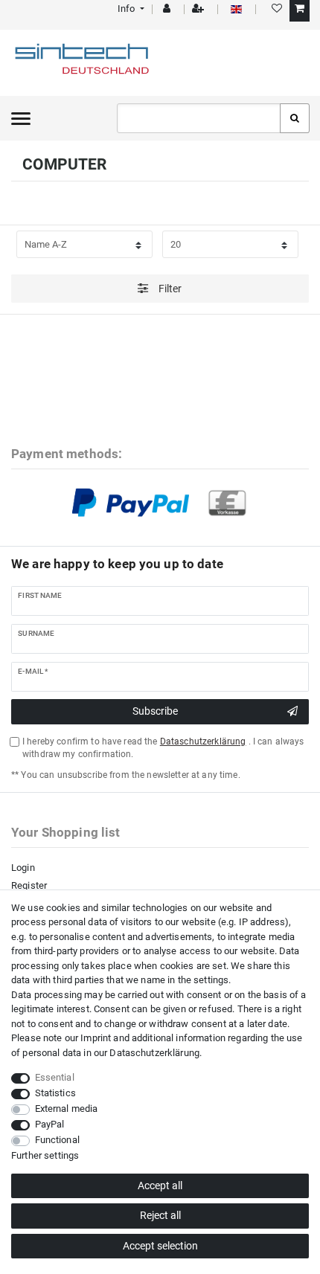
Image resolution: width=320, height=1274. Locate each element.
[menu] (21, 118)
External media (66, 1108)
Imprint (95, 1037)
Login (23, 867)
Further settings (45, 1155)
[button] (129, 8)
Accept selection (160, 1246)
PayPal (50, 1124)
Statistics (55, 1092)
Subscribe (155, 711)
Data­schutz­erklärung (154, 1052)
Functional (57, 1139)
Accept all (160, 1185)
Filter (169, 289)
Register (29, 885)
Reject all (160, 1215)
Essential (54, 1077)
